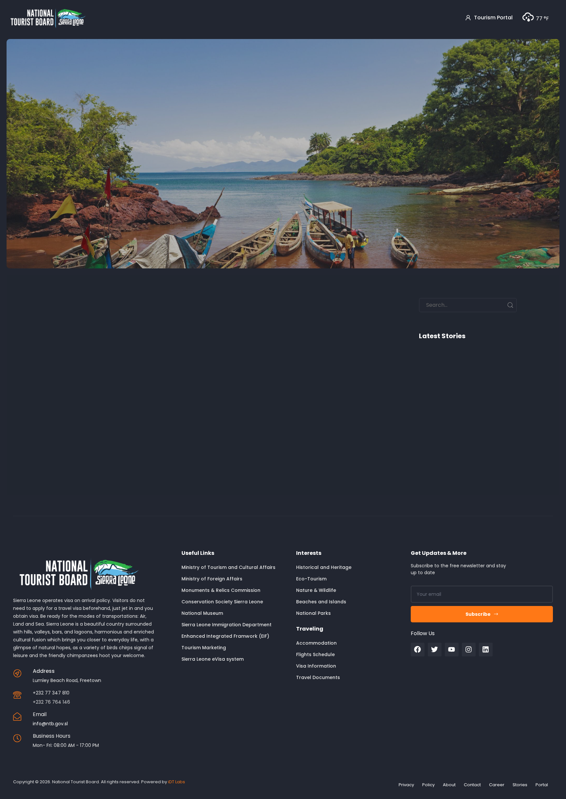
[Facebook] (417, 649)
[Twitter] (435, 649)
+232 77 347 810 (51, 693)
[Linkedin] (486, 649)
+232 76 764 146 (51, 702)
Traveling (309, 629)
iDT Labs (176, 782)
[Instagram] (469, 649)
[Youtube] (452, 649)
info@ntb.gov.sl (50, 723)
